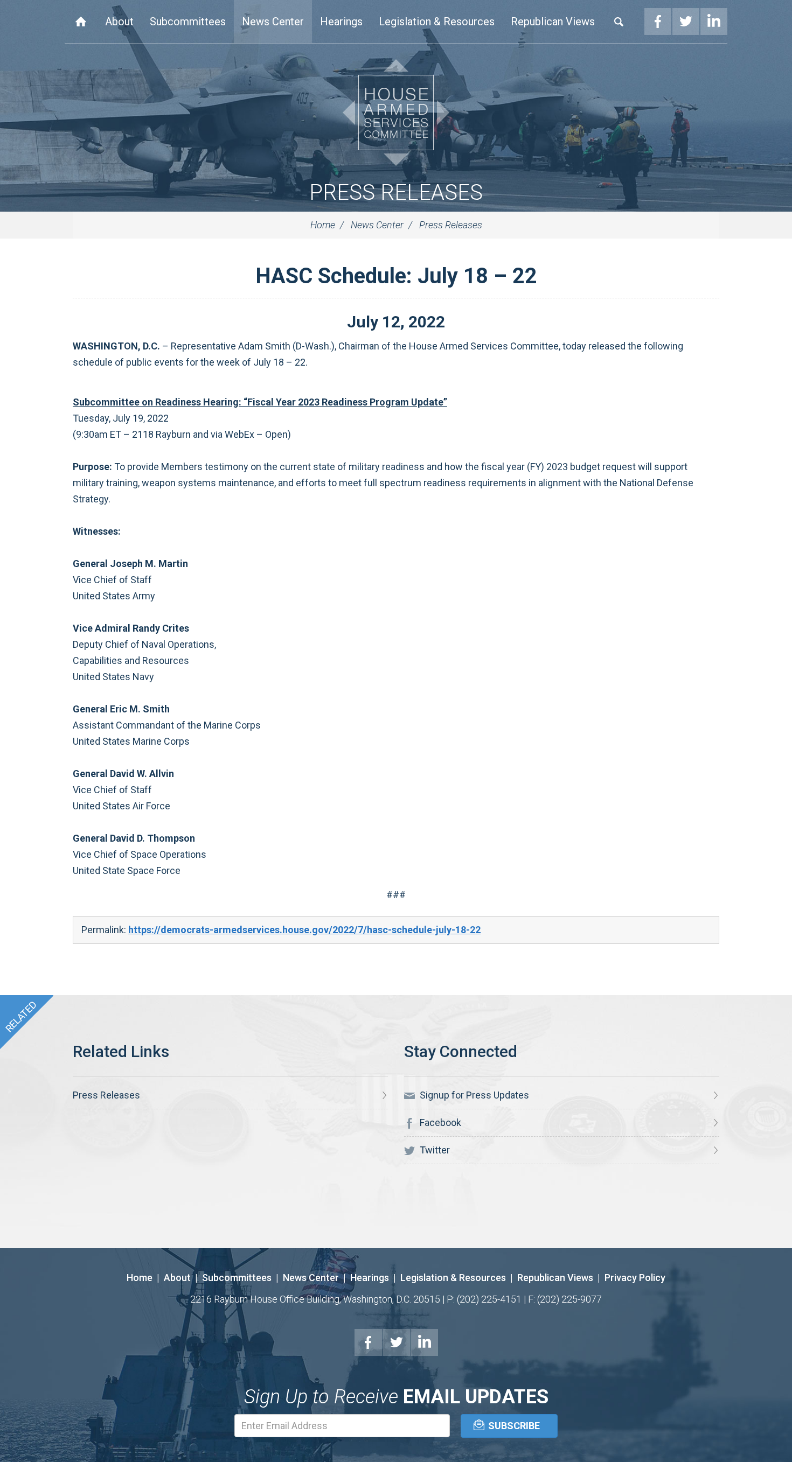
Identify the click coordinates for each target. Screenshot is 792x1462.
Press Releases (396, 192)
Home (81, 21)
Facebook (657, 21)
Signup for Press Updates (473, 1095)
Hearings (341, 21)
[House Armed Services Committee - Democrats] (396, 112)
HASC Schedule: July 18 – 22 (396, 276)
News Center (273, 21)
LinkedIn (713, 21)
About (119, 21)
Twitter (685, 21)
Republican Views (553, 21)
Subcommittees (188, 21)
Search (619, 21)
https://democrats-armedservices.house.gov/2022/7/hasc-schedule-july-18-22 (304, 929)
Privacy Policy (635, 1277)
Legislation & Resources (437, 21)
